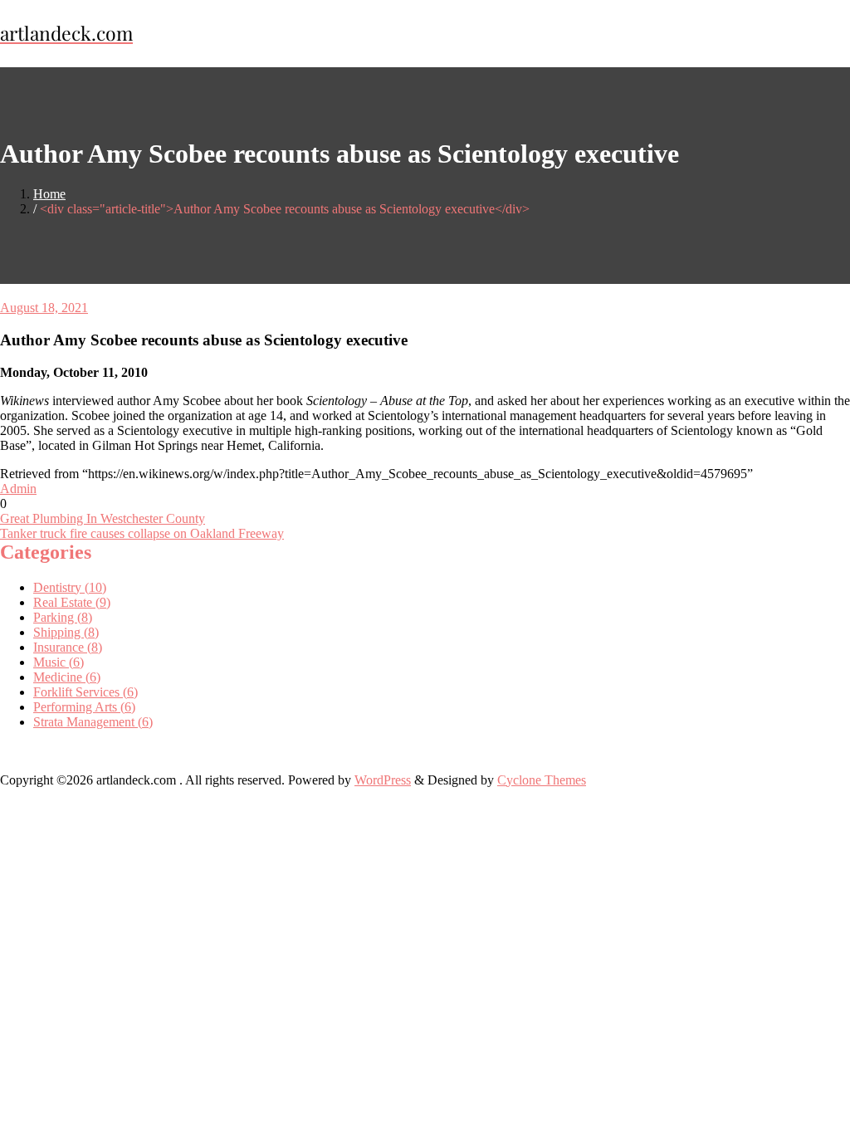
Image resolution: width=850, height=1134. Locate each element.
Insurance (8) (67, 647)
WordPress (382, 780)
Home (49, 194)
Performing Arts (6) (84, 707)
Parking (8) (62, 617)
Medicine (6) (66, 677)
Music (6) (58, 662)
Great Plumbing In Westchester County (102, 518)
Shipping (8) (66, 632)
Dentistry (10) (69, 587)
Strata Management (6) (93, 722)
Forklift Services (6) (85, 692)
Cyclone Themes (541, 780)
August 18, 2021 (44, 308)
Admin (18, 488)
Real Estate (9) (71, 602)
